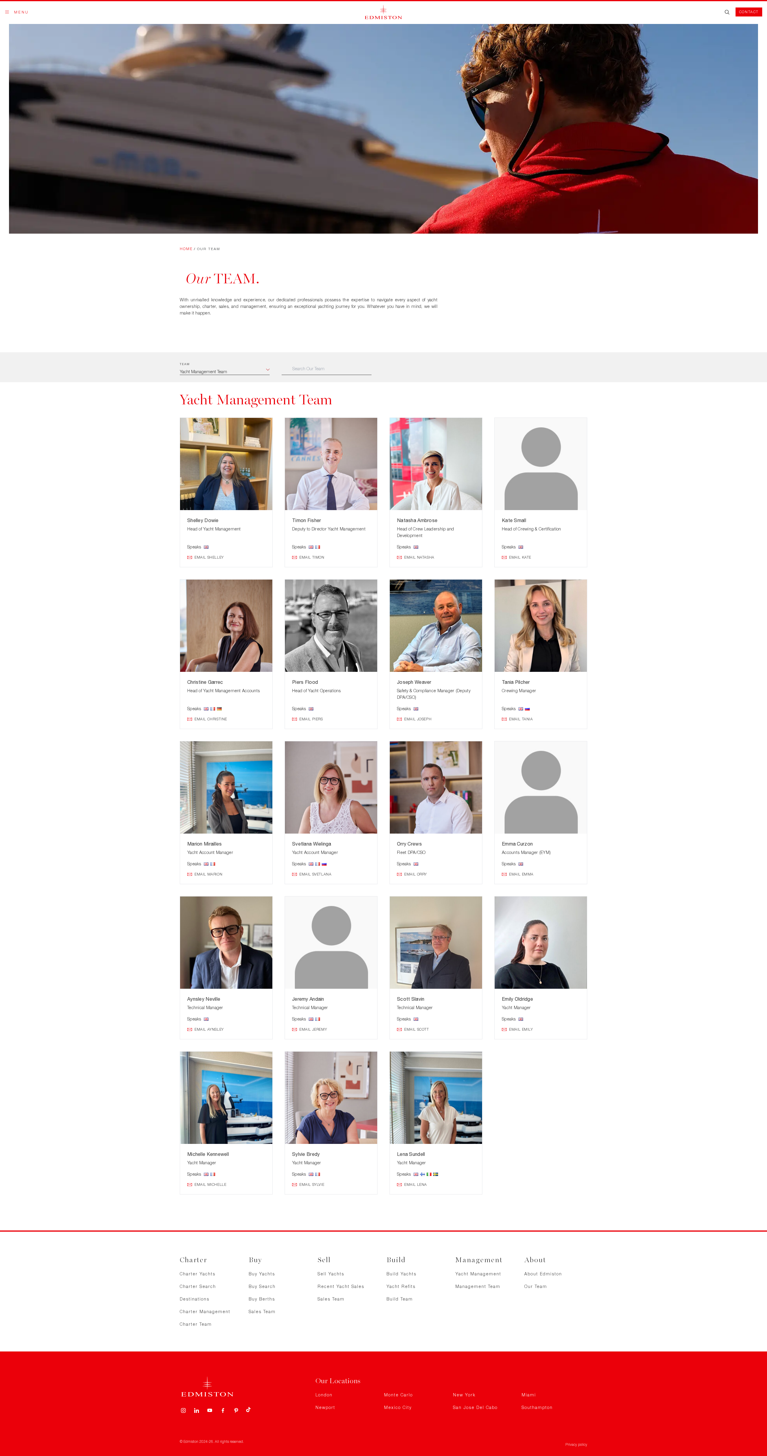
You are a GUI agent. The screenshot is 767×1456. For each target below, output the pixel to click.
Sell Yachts (331, 1273)
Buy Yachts (262, 1273)
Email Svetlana (315, 874)
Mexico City (398, 1407)
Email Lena (415, 1184)
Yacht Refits (401, 1286)
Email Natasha (419, 557)
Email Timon (311, 557)
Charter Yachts (197, 1273)
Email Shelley (209, 557)
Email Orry (415, 874)
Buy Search (262, 1286)
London (324, 1394)
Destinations (194, 1298)
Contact (749, 12)
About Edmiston (543, 1273)
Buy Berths (262, 1298)
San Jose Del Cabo (475, 1407)
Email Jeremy (313, 1029)
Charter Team (196, 1324)
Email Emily (521, 1029)
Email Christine (210, 719)
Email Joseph (417, 719)
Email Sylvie (311, 1184)
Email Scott (416, 1029)
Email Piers (311, 719)
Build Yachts (401, 1273)
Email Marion (208, 874)
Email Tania (521, 719)
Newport (325, 1407)
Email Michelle (210, 1184)
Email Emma (521, 874)
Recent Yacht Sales (341, 1286)
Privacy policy (576, 1444)
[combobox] (225, 371)
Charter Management (205, 1311)
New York (464, 1394)
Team (185, 364)
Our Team (535, 1286)
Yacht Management (478, 1273)
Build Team (399, 1298)
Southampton (537, 1407)
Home (186, 249)
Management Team (477, 1286)
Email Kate (520, 557)
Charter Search (198, 1286)
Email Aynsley (209, 1029)
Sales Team (262, 1311)
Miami (529, 1394)
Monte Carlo (398, 1394)
